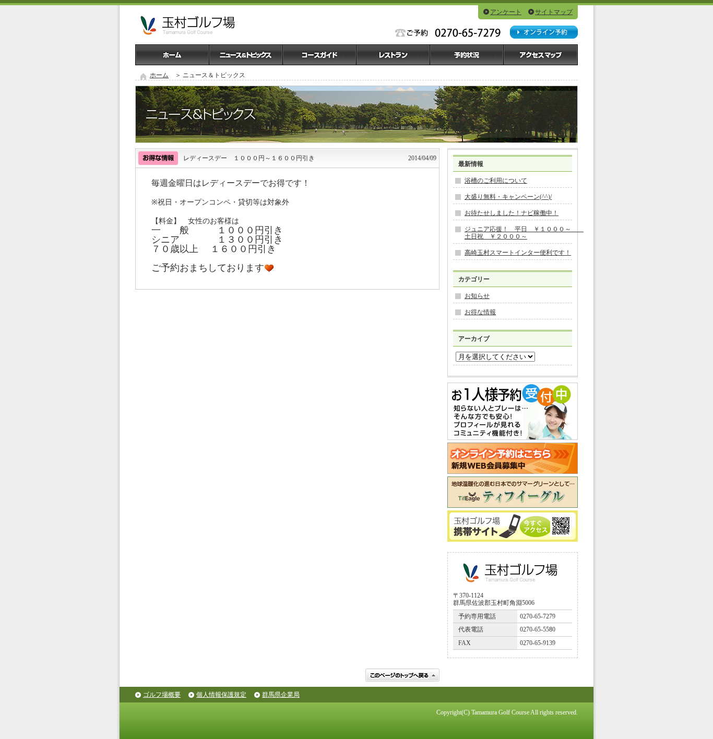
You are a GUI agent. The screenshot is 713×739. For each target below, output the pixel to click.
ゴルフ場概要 (162, 694)
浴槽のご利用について (496, 180)
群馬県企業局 (281, 694)
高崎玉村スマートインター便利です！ (518, 252)
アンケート (505, 12)
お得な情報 (480, 312)
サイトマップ (554, 12)
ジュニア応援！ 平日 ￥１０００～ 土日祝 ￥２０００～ (524, 232)
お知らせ (477, 296)
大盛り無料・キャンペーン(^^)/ (508, 196)
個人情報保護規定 (221, 694)
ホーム (159, 75)
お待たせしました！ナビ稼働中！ (511, 213)
